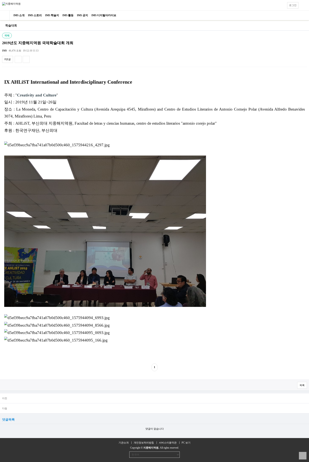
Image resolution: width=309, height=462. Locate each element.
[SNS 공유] (26, 59)
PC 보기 (186, 442)
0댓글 (7, 59)
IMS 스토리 (35, 15)
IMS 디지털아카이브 (103, 15)
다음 (4, 408)
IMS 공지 (82, 15)
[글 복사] (18, 59)
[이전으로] (2, 25)
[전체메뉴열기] (5, 15)
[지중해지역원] (11, 3)
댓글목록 (8, 419)
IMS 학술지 (52, 15)
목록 (302, 385)
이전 (4, 398)
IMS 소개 (19, 15)
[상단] (302, 455)
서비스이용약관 (168, 442)
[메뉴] (304, 5)
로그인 (293, 5)
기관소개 (124, 442)
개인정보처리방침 (144, 442)
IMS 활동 (68, 15)
